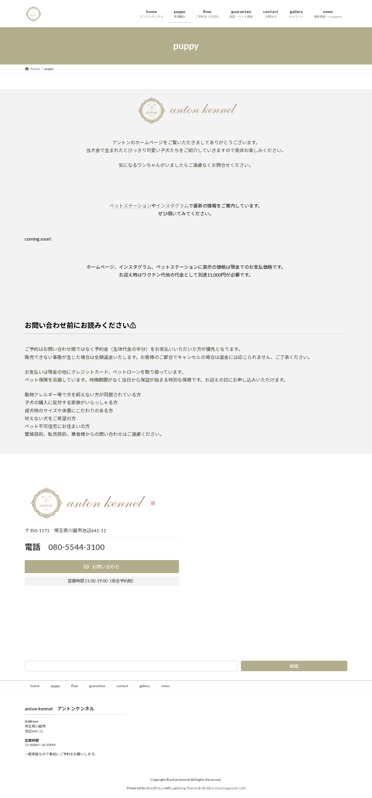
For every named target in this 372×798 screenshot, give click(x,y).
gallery (145, 686)
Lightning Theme (184, 788)
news (165, 686)
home (35, 686)
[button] (102, 566)
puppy (55, 686)
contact (122, 686)
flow (74, 686)
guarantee (97, 686)
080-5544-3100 (76, 547)
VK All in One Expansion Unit (223, 788)
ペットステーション (130, 205)
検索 (294, 666)
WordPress (155, 788)
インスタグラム (172, 205)
